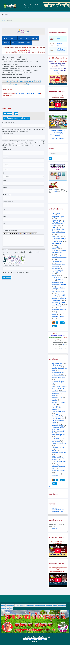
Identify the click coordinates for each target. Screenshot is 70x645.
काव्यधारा (5, 84)
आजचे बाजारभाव (10, 606)
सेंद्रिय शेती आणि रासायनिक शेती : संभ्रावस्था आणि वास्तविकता (58, 223)
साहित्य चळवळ (19, 81)
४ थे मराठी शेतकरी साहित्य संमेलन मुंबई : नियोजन (58, 271)
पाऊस (53, 395)
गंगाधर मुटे (54, 529)
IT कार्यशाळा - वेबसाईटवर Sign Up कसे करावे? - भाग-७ (59, 382)
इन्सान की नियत (56, 415)
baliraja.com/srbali (58, 138)
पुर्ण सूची (50, 329)
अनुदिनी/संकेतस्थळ (8, 202)
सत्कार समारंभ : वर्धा (56, 277)
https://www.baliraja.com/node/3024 (28, 93)
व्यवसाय (5, 187)
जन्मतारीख (5, 157)
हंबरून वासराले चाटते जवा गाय (59, 291)
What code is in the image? (12, 265)
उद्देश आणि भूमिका (56, 268)
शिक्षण (4, 180)
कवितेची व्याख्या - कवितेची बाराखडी (61, 50)
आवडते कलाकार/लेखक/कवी (10, 230)
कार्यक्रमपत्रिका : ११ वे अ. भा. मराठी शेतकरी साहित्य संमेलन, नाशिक (59, 466)
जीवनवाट (54, 401)
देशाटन (29, 42)
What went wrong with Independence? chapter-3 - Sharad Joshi (59, 239)
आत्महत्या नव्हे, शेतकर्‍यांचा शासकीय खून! (58, 428)
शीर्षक (58, 39)
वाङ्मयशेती (38, 81)
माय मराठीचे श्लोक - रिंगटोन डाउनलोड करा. (58, 265)
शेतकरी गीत (34, 38)
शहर (4, 209)
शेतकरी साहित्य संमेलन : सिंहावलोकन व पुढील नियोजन (59, 283)
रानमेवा (13, 42)
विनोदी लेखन (26, 84)
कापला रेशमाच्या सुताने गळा (58, 306)
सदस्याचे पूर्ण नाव (7, 150)
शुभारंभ (54, 227)
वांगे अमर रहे (21, 42)
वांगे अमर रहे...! (55, 424)
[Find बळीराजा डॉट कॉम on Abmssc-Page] (56, 174)
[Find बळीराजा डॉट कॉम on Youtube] (58, 177)
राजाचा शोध (55, 475)
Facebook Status (20, 606)
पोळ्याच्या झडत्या (56, 220)
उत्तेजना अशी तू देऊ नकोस (58, 447)
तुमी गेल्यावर (55, 406)
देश (4, 223)
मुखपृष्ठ (3, 20)
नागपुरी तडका (18, 84)
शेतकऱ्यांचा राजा (5, 608)
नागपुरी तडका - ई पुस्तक (58, 217)
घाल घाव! (54, 451)
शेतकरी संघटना (62, 606)
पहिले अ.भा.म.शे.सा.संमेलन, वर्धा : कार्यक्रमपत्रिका (59, 299)
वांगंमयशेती (53, 189)
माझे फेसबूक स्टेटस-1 (57, 213)
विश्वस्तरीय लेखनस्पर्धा (40, 606)
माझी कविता (6, 42)
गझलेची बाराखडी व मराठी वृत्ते (59, 309)
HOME (6, 38)
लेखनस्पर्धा (32, 81)
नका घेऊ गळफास (56, 442)
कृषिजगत (55, 606)
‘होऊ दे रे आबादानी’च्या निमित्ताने (59, 461)
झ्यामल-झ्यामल (55, 456)
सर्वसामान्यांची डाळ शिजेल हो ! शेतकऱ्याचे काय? (59, 393)
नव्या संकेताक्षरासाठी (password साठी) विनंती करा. (16, 118)
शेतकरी (11, 38)
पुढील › (62, 322)
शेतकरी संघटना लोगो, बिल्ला (58, 288)
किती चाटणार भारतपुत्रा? (58, 316)
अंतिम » (54, 326)
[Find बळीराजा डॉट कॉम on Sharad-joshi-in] (52, 174)
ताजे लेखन (12, 81)
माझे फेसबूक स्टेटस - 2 (57, 243)
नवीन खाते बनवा (8, 114)
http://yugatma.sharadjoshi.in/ (35, 639)
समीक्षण (21, 38)
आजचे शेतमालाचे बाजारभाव (58, 233)
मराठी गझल (11, 84)
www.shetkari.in (53, 70)
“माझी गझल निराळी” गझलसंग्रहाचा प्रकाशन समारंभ (59, 257)
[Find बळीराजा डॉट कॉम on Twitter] (63, 174)
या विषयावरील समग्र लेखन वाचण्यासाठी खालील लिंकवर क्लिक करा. (57, 133)
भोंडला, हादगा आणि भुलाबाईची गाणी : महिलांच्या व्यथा (59, 251)
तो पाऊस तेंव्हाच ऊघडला (58, 376)
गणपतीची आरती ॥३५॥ (57, 279)
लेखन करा (54, 508)
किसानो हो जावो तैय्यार (57, 397)
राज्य (4, 216)
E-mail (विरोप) (7, 195)
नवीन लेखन (5, 81)
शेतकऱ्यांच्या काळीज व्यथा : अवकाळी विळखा (58, 373)
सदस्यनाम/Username (8, 122)
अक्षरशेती (26, 81)
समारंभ (27, 38)
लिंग (4, 173)
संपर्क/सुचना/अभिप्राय (57, 261)
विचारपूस (54, 275)
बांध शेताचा (54, 399)
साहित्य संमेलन (30, 606)
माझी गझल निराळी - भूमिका (58, 378)
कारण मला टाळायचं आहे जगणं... (59, 443)
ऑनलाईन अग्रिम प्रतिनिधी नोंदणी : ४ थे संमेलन (58, 303)
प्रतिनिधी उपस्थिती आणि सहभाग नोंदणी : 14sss (58, 511)
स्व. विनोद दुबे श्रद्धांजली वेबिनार (59, 452)
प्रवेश (16, 114)
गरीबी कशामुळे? (55, 474)
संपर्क (11, 608)
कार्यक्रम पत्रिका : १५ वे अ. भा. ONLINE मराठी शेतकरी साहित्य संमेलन (59, 388)
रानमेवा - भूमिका (56, 236)
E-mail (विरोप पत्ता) (7, 134)
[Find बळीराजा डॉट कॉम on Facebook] (59, 174)
